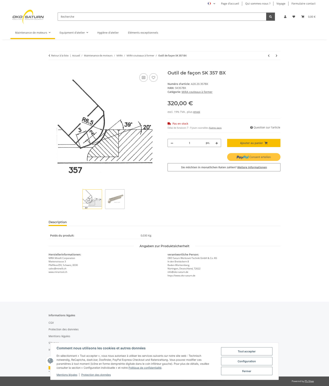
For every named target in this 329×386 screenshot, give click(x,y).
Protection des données (96, 374)
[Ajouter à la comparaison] (143, 77)
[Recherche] (270, 17)
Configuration (247, 361)
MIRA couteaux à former (197, 92)
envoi (196, 112)
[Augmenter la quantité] (216, 143)
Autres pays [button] (215, 127)
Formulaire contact (303, 3)
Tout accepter (247, 351)
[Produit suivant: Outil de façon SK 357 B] (276, 55)
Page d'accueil (230, 3)
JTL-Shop (309, 381)
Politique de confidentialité (145, 367)
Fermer (246, 371)
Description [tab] (58, 222)
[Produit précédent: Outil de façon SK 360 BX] (269, 55)
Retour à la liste (60, 55)
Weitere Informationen (252, 167)
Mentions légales (67, 374)
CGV (51, 322)
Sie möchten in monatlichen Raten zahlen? (224, 167)
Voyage (280, 3)
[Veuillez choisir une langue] (211, 3)
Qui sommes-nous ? (257, 3)
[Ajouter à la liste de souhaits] (153, 77)
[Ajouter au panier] (52, 68)
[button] (285, 16)
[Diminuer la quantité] (172, 143)
